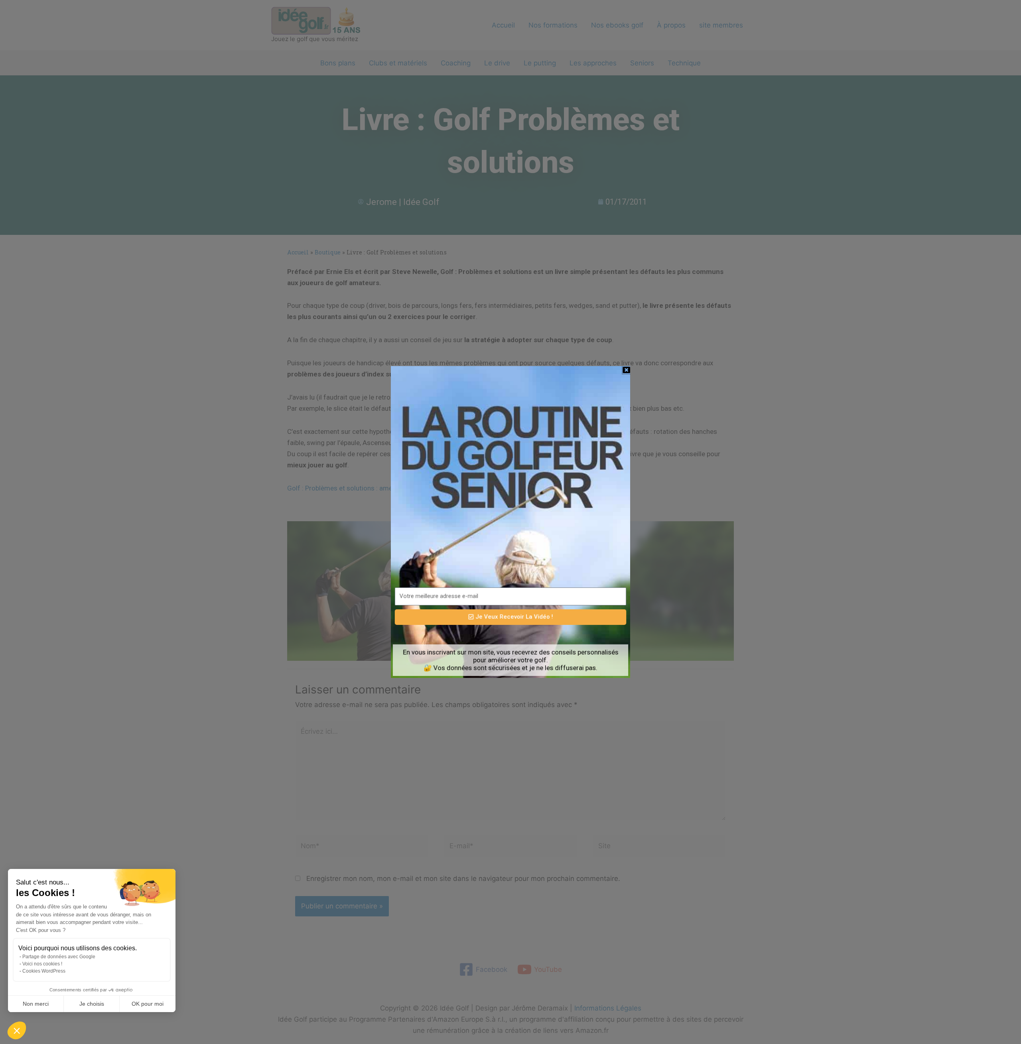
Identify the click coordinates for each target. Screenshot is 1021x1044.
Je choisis (91, 1004)
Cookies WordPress (43, 971)
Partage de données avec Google (58, 956)
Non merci (36, 1004)
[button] (16, 1030)
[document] (510, 522)
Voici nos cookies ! (42, 964)
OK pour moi (148, 1004)
